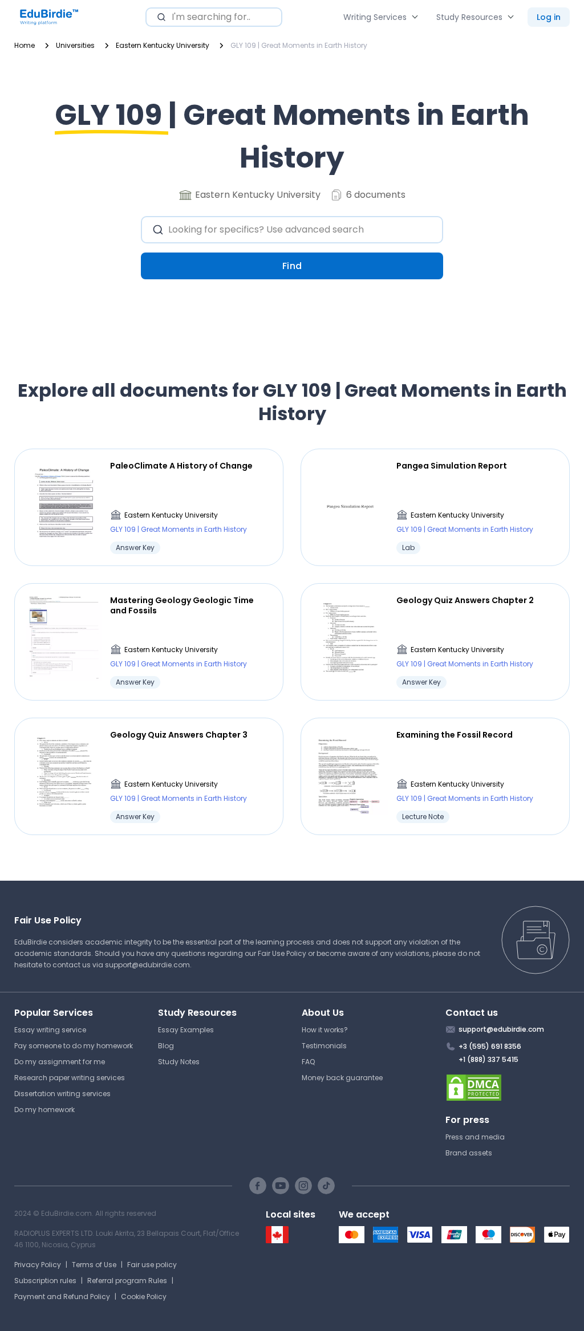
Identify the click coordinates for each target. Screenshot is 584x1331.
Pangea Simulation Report (451, 466)
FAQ (308, 1062)
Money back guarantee (342, 1077)
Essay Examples (186, 1030)
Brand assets (468, 1153)
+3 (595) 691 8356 (490, 1046)
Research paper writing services (69, 1077)
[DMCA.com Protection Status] (507, 1087)
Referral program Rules (127, 1280)
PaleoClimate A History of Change (181, 466)
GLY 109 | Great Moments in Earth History (178, 529)
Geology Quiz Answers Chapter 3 (179, 735)
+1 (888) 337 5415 (488, 1059)
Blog (166, 1046)
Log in (549, 17)
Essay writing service (50, 1030)
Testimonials (324, 1046)
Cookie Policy (144, 1296)
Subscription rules (45, 1280)
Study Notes (179, 1062)
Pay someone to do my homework (73, 1046)
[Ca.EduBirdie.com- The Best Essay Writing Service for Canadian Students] (277, 1240)
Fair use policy (152, 1264)
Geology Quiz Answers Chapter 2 (465, 600)
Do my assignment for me (59, 1062)
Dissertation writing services (62, 1093)
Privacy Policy (37, 1264)
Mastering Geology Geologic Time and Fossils (182, 605)
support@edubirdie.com (147, 965)
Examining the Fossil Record (454, 735)
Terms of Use (94, 1264)
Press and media (475, 1137)
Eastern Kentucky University (171, 515)
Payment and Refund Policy (62, 1296)
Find (292, 265)
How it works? (325, 1030)
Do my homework (44, 1109)
